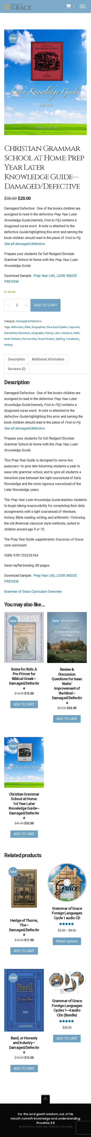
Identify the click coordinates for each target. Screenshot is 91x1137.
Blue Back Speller (57, 327)
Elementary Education (17, 333)
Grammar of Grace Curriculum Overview (33, 592)
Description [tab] (16, 359)
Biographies (39, 327)
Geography (37, 333)
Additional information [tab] (48, 359)
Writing (8, 344)
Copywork (74, 327)
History (49, 333)
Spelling (60, 338)
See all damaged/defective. (24, 244)
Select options (67, 941)
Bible (27, 327)
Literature (66, 333)
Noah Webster (12, 338)
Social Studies (46, 338)
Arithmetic (17, 327)
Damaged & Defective (28, 321)
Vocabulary (72, 338)
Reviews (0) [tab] (17, 369)
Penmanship (29, 338)
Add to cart (45, 305)
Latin (57, 333)
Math (77, 333)
